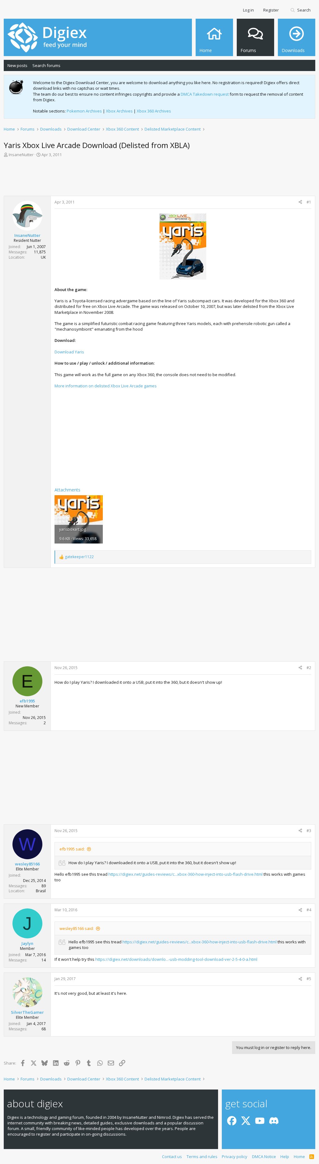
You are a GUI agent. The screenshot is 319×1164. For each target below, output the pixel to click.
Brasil (41, 890)
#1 (309, 202)
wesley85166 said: (77, 928)
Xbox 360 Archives (154, 111)
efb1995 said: (72, 849)
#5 (309, 978)
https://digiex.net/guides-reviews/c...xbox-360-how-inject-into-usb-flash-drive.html (185, 874)
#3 (309, 830)
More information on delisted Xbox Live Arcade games (106, 386)
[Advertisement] (159, 179)
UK (43, 257)
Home (299, 1156)
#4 (309, 910)
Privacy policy (234, 1156)
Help (284, 1156)
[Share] (300, 202)
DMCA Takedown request (205, 94)
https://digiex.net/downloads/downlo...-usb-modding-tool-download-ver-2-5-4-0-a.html (176, 959)
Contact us (172, 1156)
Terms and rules (202, 1156)
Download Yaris (69, 352)
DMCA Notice (264, 1156)
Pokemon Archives (84, 111)
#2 (309, 667)
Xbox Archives (119, 111)
